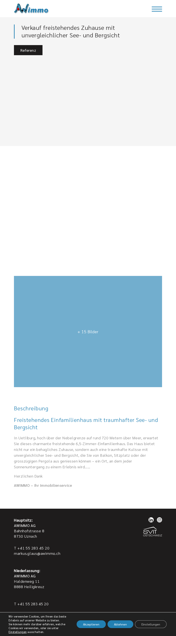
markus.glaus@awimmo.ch (37, 553)
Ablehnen (120, 624)
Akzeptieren (91, 624)
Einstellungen (18, 632)
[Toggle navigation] (157, 9)
